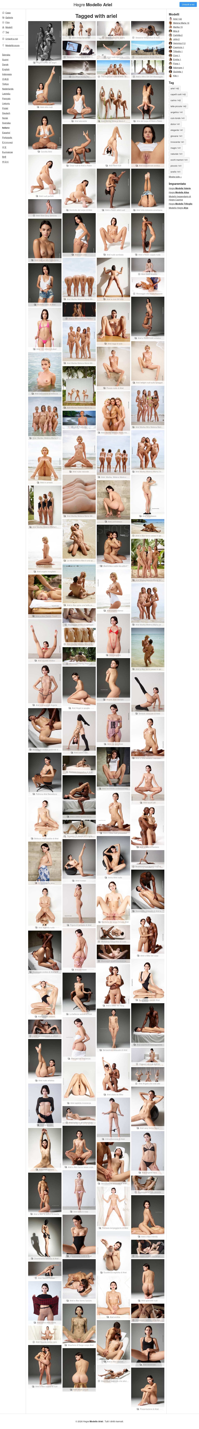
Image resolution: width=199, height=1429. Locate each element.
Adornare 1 (178, 67)
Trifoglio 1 (178, 51)
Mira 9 (176, 31)
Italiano (6, 127)
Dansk (5, 64)
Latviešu (6, 93)
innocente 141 (177, 141)
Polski (5, 108)
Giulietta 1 (178, 71)
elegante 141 (177, 130)
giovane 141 (176, 136)
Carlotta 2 (177, 35)
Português (7, 137)
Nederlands (7, 88)
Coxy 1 (176, 55)
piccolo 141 (176, 165)
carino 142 (176, 100)
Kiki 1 (176, 75)
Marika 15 (178, 27)
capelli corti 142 (178, 94)
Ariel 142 (177, 18)
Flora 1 (176, 63)
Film (7, 22)
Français (6, 98)
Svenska (6, 122)
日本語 (5, 79)
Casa (8, 12)
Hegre (93, 4)
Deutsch (6, 113)
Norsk (5, 118)
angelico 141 (177, 112)
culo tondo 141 (178, 118)
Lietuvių (6, 103)
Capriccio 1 (178, 47)
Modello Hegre (178, 207)
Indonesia (7, 74)
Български (7, 152)
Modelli (8, 27)
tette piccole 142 (178, 106)
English (5, 69)
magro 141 (176, 147)
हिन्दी (4, 156)
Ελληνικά (7, 142)
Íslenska (6, 54)
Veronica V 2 (179, 43)
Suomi (5, 59)
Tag (7, 32)
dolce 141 (175, 124)
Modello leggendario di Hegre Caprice (180, 198)
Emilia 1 (177, 59)
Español (6, 132)
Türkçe (5, 83)
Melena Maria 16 (181, 22)
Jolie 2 (176, 39)
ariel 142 (175, 88)
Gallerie (9, 17)
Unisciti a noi (188, 4)
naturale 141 (177, 153)
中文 (4, 147)
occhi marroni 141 (179, 159)
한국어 (5, 161)
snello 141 (176, 171)
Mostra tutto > (175, 176)
